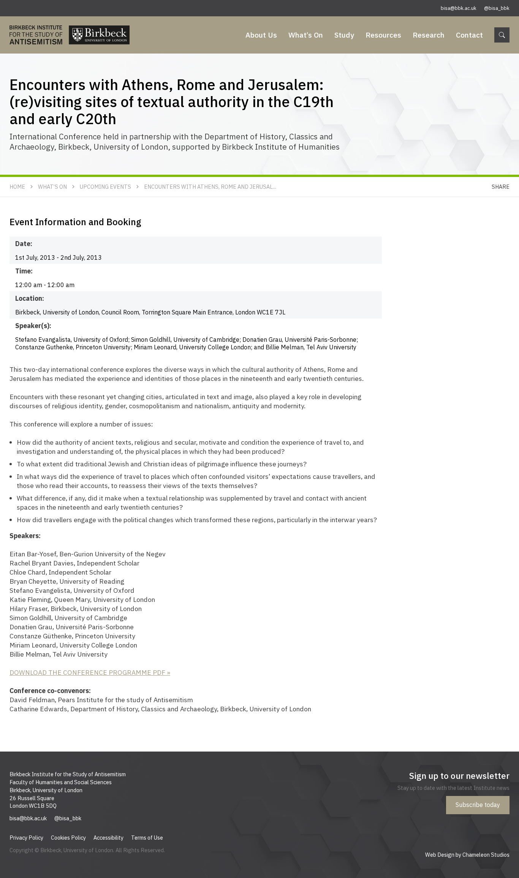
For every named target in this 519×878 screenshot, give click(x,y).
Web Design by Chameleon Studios (467, 854)
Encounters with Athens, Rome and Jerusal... (210, 186)
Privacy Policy (26, 837)
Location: (29, 298)
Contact (469, 34)
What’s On (305, 34)
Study (344, 34)
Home (17, 186)
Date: (23, 243)
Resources (383, 34)
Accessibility (108, 837)
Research (429, 34)
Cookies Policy (68, 837)
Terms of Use (147, 837)
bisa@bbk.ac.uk (458, 8)
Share (501, 186)
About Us (261, 34)
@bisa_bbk (497, 8)
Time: (24, 271)
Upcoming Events (105, 186)
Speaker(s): (33, 325)
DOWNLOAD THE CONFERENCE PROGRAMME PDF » (89, 672)
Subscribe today (478, 805)
